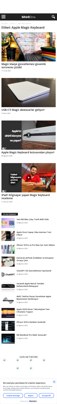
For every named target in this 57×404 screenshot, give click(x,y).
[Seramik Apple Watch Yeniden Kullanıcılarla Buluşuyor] (8, 287)
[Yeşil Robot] (36, 365)
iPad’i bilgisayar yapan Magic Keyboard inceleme (25, 196)
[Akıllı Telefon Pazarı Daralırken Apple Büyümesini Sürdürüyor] (8, 300)
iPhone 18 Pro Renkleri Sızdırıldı (31, 322)
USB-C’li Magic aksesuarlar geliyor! (23, 110)
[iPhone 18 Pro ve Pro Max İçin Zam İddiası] (8, 249)
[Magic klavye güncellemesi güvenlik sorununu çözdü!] (28, 46)
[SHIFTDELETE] (9, 365)
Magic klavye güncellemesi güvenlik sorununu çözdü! (23, 65)
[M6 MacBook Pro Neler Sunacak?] (8, 339)
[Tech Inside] (49, 365)
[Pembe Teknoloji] (23, 373)
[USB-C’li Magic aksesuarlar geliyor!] (28, 92)
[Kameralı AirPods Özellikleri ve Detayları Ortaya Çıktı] (8, 262)
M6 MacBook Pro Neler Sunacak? (32, 335)
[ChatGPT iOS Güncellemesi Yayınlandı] (8, 274)
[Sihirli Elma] (23, 365)
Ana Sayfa (4, 23)
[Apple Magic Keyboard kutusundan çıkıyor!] (28, 135)
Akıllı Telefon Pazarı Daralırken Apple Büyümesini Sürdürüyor (34, 297)
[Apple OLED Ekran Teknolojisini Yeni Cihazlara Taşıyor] (8, 313)
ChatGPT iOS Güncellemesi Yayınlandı (34, 270)
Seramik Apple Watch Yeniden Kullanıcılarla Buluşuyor (30, 284)
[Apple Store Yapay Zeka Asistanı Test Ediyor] (8, 236)
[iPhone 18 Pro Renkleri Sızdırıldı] (8, 326)
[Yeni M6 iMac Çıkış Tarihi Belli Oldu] (8, 223)
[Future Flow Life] (36, 373)
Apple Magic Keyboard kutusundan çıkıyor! (27, 152)
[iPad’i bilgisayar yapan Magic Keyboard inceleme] (28, 177)
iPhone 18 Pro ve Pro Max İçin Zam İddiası (36, 245)
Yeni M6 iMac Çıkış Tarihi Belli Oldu (33, 219)
